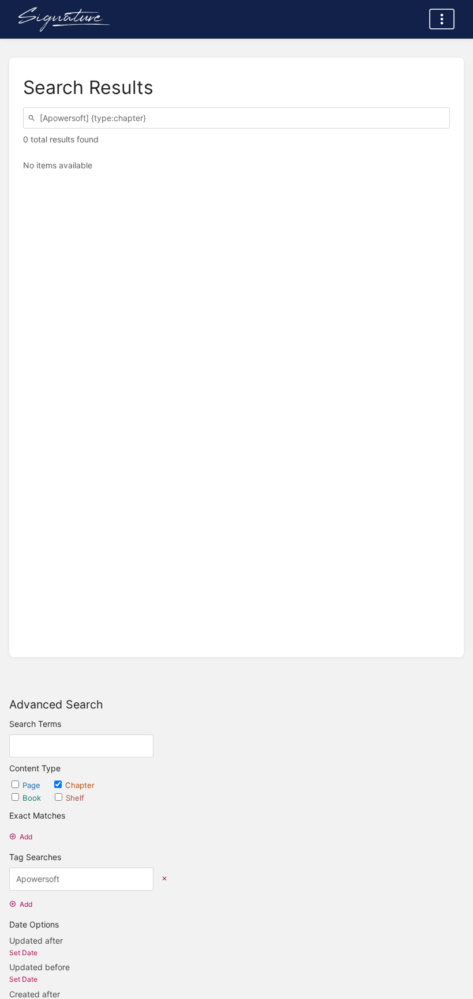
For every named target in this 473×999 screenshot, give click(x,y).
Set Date (23, 952)
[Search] (33, 118)
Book (32, 797)
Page (32, 785)
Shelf (75, 797)
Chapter (80, 785)
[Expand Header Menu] (442, 19)
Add (26, 836)
